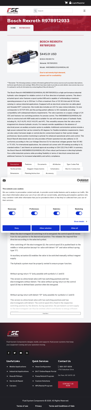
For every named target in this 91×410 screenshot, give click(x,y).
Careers (13, 386)
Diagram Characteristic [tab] (35, 169)
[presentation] (14, 164)
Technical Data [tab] (15, 169)
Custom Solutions (42, 381)
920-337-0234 (65, 367)
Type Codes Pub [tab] (73, 164)
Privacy (38, 406)
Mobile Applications (18, 367)
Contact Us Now (68, 385)
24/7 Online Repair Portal (45, 371)
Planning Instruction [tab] (32, 173)
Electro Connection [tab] (72, 169)
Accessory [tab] (50, 173)
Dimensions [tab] (14, 173)
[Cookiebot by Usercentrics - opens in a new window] (78, 180)
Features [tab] (28, 164)
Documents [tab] (42, 164)
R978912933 (24, 28)
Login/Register (78, 3)
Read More (45, 313)
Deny (17, 228)
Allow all (74, 228)
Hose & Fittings (16, 376)
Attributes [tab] (57, 164)
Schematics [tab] (54, 169)
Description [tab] (14, 164)
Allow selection (45, 228)
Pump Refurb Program (44, 376)
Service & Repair (16, 381)
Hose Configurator (43, 367)
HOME (13, 28)
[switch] (32, 213)
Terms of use (22, 406)
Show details (79, 221)
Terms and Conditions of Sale (61, 406)
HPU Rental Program (43, 386)
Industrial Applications (19, 371)
